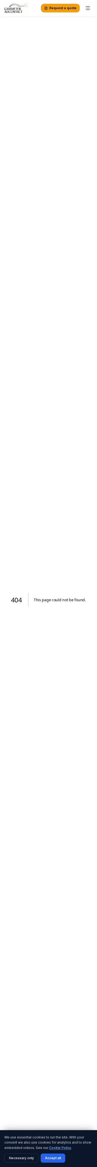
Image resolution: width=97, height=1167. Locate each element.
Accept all (53, 1158)
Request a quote (63, 8)
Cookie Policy (60, 1148)
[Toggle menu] (88, 8)
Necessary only (21, 1158)
